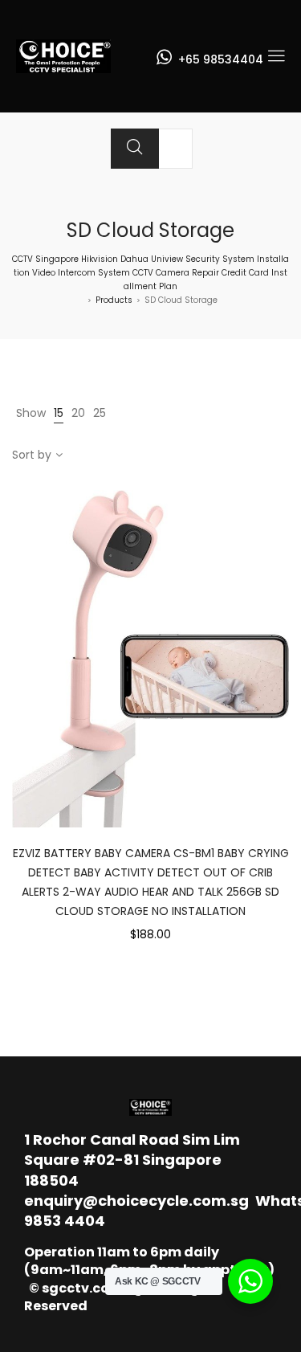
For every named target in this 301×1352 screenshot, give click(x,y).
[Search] (135, 149)
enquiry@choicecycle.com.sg (136, 1201)
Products (114, 300)
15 (58, 413)
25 (99, 413)
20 (78, 413)
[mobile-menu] (276, 56)
